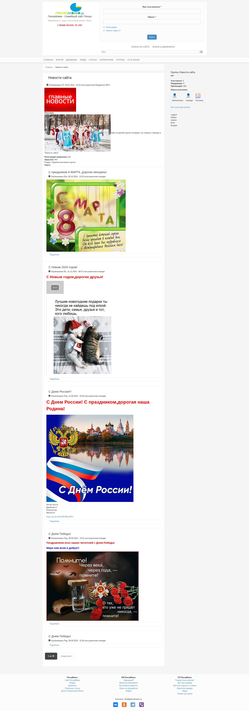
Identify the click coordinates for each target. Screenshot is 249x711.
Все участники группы (180, 107)
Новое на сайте (140, 47)
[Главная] (70, 8)
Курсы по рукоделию (128, 688)
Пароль (152, 17)
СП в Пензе (133, 60)
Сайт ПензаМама (72, 680)
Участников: (176, 81)
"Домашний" (128, 680)
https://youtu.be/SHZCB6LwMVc (60, 517)
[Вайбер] (141, 704)
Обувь (184, 691)
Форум (59, 60)
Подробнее (54, 255)
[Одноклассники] (124, 704)
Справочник (106, 60)
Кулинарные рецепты (128, 685)
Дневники (71, 60)
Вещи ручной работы (128, 683)
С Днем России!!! (60, 391)
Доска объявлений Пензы (72, 691)
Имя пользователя (152, 7)
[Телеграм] (133, 704)
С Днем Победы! (60, 533)
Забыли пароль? (113, 30)
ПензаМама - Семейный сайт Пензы (70, 16)
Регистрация (111, 27)
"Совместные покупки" (185, 680)
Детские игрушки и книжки (184, 685)
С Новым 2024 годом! (63, 267)
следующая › (66, 656)
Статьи (93, 60)
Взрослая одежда (185, 688)
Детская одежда (185, 683)
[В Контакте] (115, 704)
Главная (48, 60)
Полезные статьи (72, 688)
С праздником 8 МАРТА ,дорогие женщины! (78, 172)
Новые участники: (179, 90)
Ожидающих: (177, 83)
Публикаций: (177, 86)
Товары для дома (184, 694)
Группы (120, 60)
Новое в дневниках (163, 47)
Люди (83, 60)
